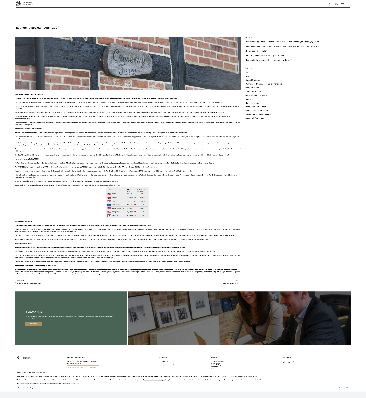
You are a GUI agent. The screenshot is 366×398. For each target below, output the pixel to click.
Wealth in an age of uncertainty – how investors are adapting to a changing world (282, 42)
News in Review (252, 103)
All (246, 72)
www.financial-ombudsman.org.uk (154, 380)
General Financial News (256, 95)
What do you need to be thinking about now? (265, 55)
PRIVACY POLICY (32, 373)
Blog (247, 76)
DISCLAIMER (42, 373)
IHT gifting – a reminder (256, 51)
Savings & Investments (255, 118)
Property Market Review (256, 110)
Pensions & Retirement (255, 107)
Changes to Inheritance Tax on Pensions (263, 84)
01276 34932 (164, 361)
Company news (252, 88)
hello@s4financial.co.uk (167, 365)
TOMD (348, 388)
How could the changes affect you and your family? (268, 60)
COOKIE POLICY (21, 373)
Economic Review (253, 91)
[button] (330, 4)
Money (248, 99)
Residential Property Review (258, 114)
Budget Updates (252, 80)
